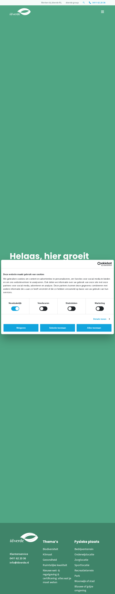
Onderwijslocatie (84, 554)
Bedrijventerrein (83, 549)
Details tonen (99, 319)
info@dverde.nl (19, 562)
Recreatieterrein (84, 571)
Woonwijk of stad (84, 581)
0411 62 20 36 (98, 3)
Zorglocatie (81, 560)
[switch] (43, 308)
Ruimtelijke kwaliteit (55, 565)
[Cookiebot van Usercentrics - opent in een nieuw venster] (99, 264)
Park (77, 576)
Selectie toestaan (57, 328)
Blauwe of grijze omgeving (83, 588)
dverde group (72, 2)
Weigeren (21, 328)
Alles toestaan (94, 328)
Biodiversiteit (50, 549)
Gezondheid (50, 560)
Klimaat (47, 554)
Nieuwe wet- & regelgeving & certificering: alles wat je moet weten (57, 576)
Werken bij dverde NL (51, 2)
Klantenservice (19, 554)
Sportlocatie (81, 565)
